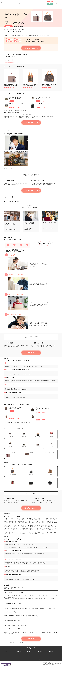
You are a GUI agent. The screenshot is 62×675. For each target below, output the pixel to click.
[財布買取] (33, 451)
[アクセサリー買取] (52, 451)
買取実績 (33, 3)
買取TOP (12, 3)
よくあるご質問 (39, 3)
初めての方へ (19, 3)
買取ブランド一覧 (26, 3)
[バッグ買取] (15, 451)
